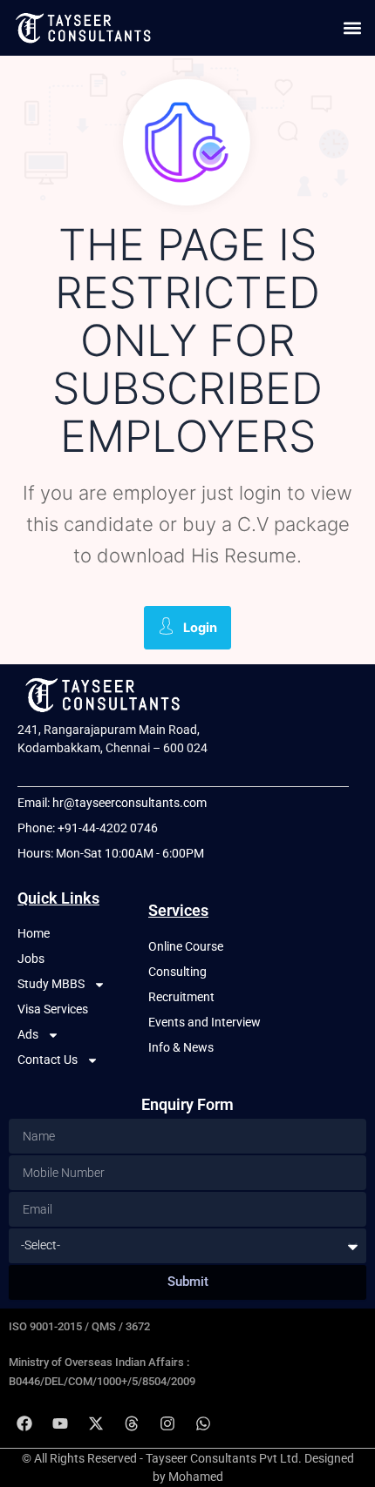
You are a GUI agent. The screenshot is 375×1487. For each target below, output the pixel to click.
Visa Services (52, 1009)
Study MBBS (51, 984)
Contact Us (47, 1059)
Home (33, 933)
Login (200, 628)
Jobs (30, 959)
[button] (352, 27)
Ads (27, 1034)
